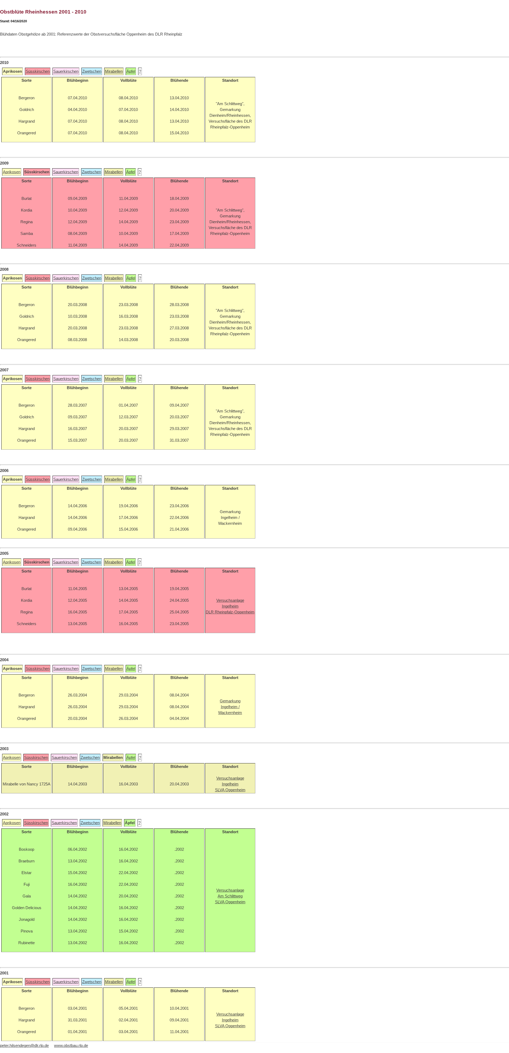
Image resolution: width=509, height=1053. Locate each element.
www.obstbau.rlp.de (71, 1045)
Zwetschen (91, 71)
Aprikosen (11, 172)
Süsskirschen (38, 71)
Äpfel (130, 71)
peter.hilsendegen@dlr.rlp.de (24, 1045)
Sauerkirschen (65, 71)
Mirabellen (114, 71)
